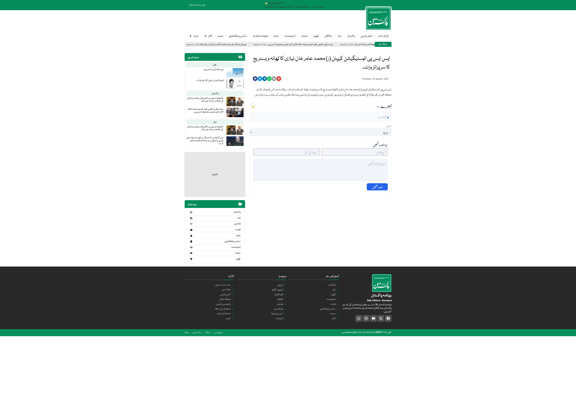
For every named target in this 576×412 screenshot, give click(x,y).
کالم (210, 36)
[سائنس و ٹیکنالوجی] (191, 241)
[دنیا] (191, 218)
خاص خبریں (366, 36)
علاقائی (328, 36)
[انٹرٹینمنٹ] (191, 247)
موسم (220, 36)
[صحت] (191, 253)
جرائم (276, 36)
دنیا (339, 36)
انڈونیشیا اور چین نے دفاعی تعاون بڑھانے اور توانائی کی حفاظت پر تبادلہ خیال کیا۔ (205, 99)
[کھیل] (191, 259)
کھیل (316, 36)
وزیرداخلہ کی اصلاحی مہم (213, 69)
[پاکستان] (191, 212)
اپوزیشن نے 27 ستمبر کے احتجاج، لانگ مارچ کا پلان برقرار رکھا (245, 44)
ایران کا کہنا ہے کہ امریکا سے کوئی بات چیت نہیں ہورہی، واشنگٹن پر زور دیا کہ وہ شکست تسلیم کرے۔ (204, 140)
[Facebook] (388, 318)
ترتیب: (389, 126)
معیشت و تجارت (260, 36)
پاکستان (351, 36)
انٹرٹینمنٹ (290, 36)
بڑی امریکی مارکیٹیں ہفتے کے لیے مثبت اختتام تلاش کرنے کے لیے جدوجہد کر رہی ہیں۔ (322, 44)
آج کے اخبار (383, 36)
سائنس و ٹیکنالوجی (232, 241)
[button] (255, 78)
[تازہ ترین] (191, 224)
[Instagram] (366, 318)
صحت (304, 36)
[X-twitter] (381, 318)
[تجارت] (191, 230)
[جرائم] (191, 236)
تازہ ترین (237, 224)
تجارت (238, 229)
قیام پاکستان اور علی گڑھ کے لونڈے (209, 80)
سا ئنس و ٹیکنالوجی (238, 36)
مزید (196, 36)
